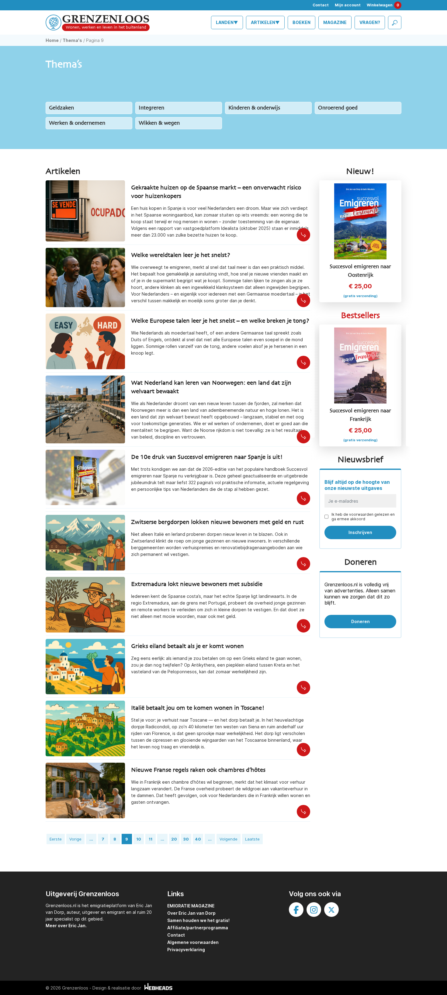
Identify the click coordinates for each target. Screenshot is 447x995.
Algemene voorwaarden (193, 942)
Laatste (252, 839)
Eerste (56, 839)
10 (138, 839)
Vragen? (369, 22)
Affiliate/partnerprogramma (197, 927)
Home (52, 40)
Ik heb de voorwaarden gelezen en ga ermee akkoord (363, 516)
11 (150, 839)
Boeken (301, 22)
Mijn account (348, 5)
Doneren (360, 621)
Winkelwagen (383, 5)
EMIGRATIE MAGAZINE (190, 905)
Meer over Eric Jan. (66, 925)
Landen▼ (227, 22)
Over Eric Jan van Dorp (191, 913)
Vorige (75, 839)
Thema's (72, 40)
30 (186, 839)
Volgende (228, 839)
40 (198, 839)
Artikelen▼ (265, 22)
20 (174, 839)
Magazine (335, 22)
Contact (321, 5)
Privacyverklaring (186, 949)
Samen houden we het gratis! (198, 920)
